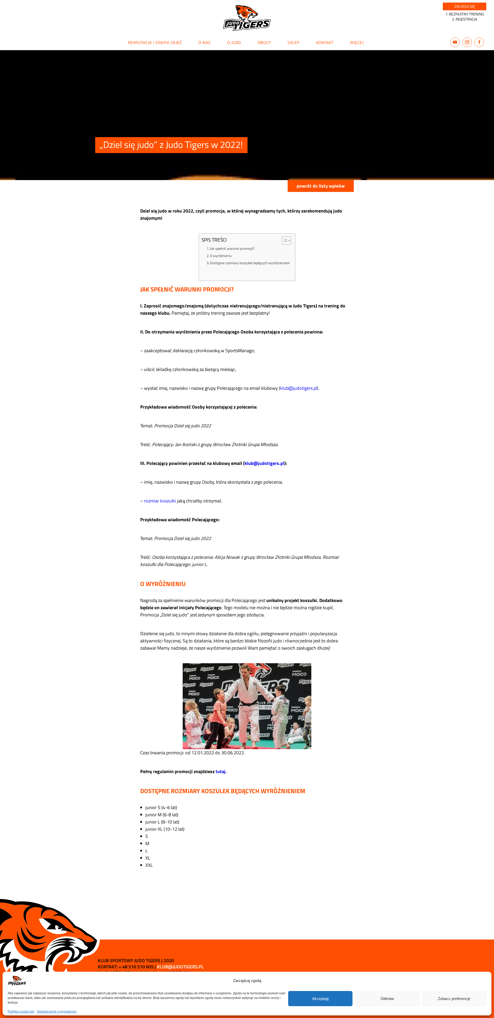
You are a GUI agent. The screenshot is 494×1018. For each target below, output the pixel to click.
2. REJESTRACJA (464, 19)
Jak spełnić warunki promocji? (232, 248)
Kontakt (325, 42)
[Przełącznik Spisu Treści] (284, 240)
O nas (204, 42)
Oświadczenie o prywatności (57, 1011)
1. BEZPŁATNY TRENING (464, 14)
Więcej (357, 42)
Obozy (264, 42)
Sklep (293, 42)
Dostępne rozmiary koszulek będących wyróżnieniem (250, 263)
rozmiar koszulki (160, 500)
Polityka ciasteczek (21, 1011)
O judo (234, 42)
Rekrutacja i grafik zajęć (155, 42)
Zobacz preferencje (454, 998)
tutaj (220, 771)
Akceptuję (320, 998)
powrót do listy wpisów (321, 185)
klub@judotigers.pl (298, 388)
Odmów (387, 998)
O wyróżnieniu (221, 256)
